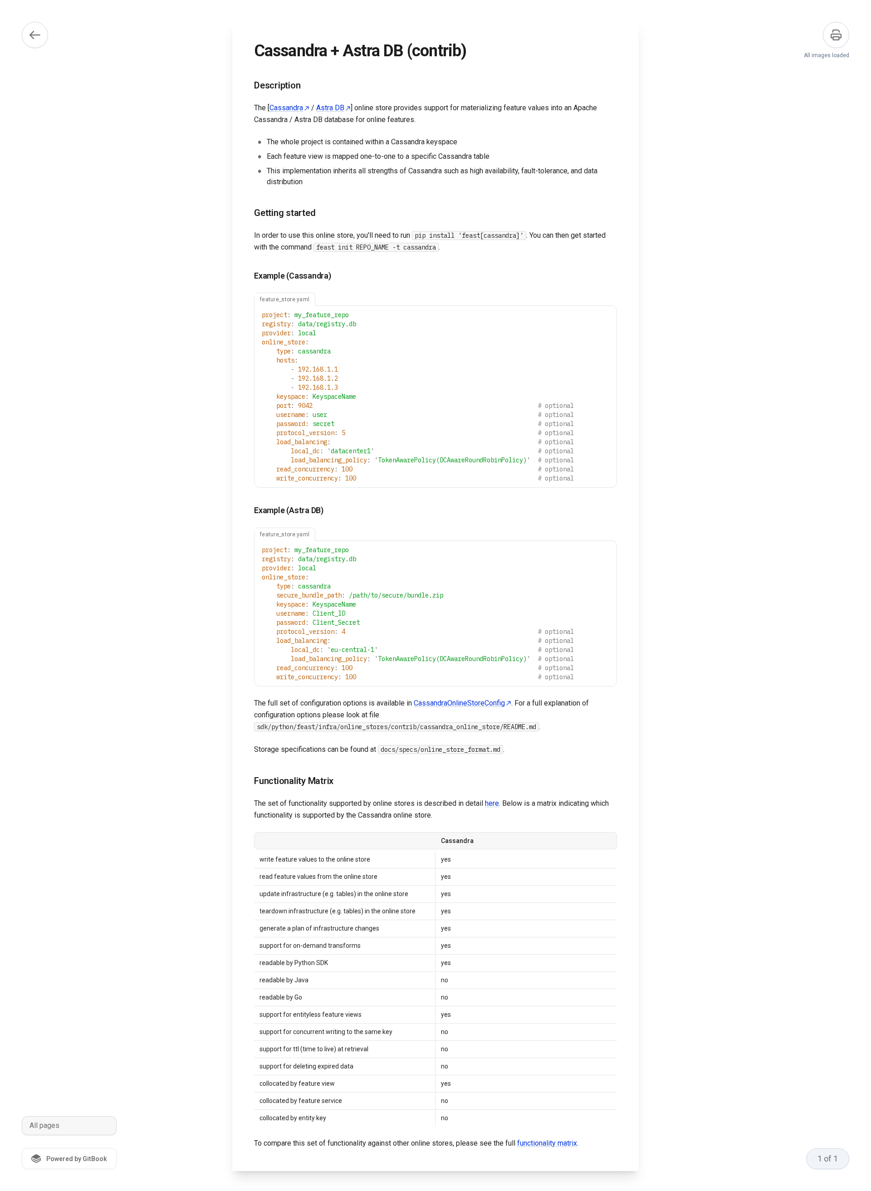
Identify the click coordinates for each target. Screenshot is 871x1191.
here (492, 803)
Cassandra (286, 107)
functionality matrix (547, 1143)
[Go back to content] (35, 35)
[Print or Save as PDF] (836, 35)
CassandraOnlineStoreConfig (459, 703)
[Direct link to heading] (246, 85)
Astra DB (330, 107)
